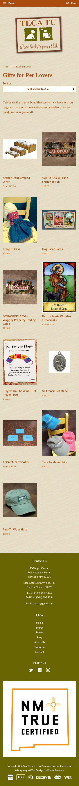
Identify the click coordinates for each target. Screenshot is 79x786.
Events (39, 632)
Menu (11, 3)
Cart (73, 3)
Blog (39, 637)
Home (5, 66)
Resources (39, 647)
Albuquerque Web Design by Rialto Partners (39, 770)
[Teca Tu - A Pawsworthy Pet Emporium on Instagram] (48, 670)
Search (39, 627)
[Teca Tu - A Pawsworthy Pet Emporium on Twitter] (31, 670)
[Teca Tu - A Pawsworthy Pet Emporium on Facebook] (39, 670)
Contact (39, 651)
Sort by (7, 83)
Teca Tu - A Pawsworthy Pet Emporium (50, 766)
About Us (39, 642)
